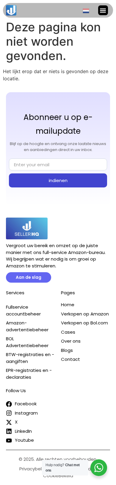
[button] (103, 10)
